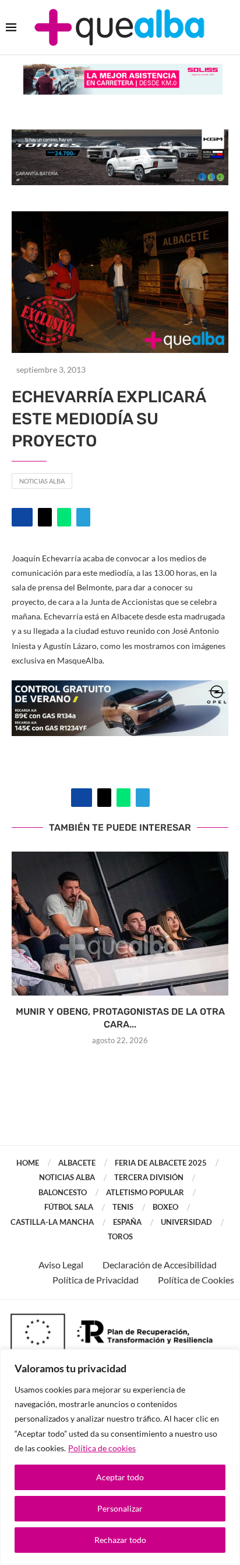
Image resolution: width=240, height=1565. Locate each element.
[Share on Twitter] (45, 517)
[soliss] (123, 69)
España (127, 1222)
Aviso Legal (60, 1264)
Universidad (186, 1222)
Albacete (77, 1162)
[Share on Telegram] (83, 517)
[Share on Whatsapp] (64, 517)
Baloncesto (62, 1192)
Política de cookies (102, 1448)
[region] (120, 1457)
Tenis (122, 1206)
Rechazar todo (120, 1540)
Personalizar (120, 1508)
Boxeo (165, 1206)
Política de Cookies (196, 1279)
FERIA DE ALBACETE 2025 (161, 1162)
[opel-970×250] (120, 688)
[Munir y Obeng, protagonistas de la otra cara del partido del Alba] (120, 924)
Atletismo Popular (145, 1192)
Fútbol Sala (68, 1206)
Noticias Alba (42, 481)
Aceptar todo (120, 1477)
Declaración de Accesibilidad (160, 1264)
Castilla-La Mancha (52, 1222)
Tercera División (148, 1177)
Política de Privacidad (95, 1279)
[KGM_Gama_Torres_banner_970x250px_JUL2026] (120, 134)
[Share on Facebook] (22, 517)
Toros (120, 1236)
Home (27, 1162)
